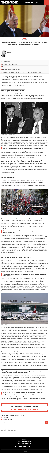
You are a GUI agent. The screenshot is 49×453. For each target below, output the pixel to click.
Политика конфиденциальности (24, 443)
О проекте (24, 439)
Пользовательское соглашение (24, 441)
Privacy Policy (3, 425)
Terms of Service (8, 425)
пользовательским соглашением (16, 424)
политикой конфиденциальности (27, 424)
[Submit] (46, 422)
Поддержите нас (28, 2)
